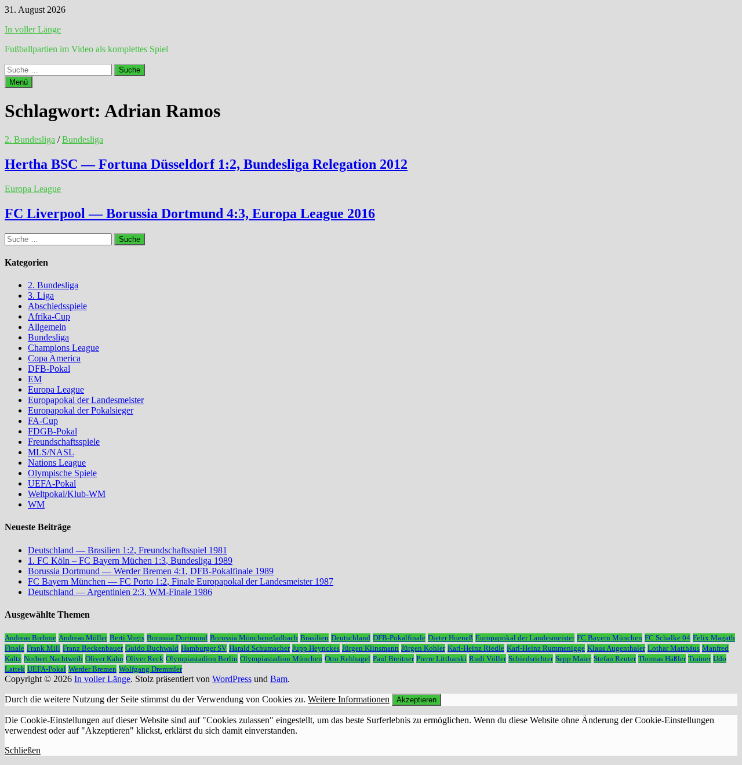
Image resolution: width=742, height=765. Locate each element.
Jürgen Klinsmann (370, 648)
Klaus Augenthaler (616, 648)
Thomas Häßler (662, 658)
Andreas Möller (83, 637)
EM (35, 379)
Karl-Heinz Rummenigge (546, 648)
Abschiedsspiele (57, 306)
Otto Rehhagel (347, 658)
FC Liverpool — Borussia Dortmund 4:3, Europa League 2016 (190, 213)
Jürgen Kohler (423, 648)
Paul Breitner (393, 658)
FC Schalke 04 (667, 637)
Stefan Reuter (615, 658)
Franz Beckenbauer (93, 648)
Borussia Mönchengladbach (254, 637)
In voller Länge (33, 29)
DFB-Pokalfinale (399, 637)
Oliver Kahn (104, 658)
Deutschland (350, 637)
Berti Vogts (127, 637)
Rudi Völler (487, 658)
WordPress (232, 679)
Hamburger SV (204, 648)
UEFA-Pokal (52, 483)
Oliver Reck (144, 658)
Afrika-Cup (49, 316)
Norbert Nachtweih (53, 658)
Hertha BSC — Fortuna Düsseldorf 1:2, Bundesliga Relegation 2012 (206, 164)
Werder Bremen (92, 669)
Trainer (699, 658)
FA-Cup (43, 421)
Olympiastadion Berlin (202, 658)
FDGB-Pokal (52, 431)
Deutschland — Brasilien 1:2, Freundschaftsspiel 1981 (127, 550)
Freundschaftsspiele (64, 442)
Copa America (54, 358)
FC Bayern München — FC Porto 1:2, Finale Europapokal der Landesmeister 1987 (180, 581)
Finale (14, 648)
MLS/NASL (51, 452)
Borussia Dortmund (177, 637)
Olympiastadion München (281, 658)
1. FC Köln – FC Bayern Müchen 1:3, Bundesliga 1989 (130, 560)
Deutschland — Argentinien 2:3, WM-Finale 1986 (120, 592)
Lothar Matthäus (674, 648)
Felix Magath (714, 637)
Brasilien (314, 637)
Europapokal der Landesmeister (86, 400)
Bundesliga (82, 139)
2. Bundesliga (30, 139)
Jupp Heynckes (316, 648)
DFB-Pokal (49, 369)
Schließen (23, 750)
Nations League (57, 462)
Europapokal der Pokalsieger (80, 410)
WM (36, 504)
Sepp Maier (573, 658)
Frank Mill (43, 648)
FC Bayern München (609, 637)
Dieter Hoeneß (450, 637)
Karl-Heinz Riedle (476, 648)
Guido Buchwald (152, 648)
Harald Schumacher (259, 648)
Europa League (33, 189)
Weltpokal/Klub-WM (67, 494)
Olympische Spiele (62, 473)
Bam (279, 679)
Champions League (63, 348)
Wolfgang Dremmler (150, 669)
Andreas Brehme (30, 637)
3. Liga (41, 295)
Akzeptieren (417, 699)
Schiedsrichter (530, 658)
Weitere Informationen (349, 699)
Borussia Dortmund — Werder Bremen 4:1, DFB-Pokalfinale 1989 (151, 571)
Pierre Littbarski (441, 658)
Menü (18, 82)
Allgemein (47, 327)
